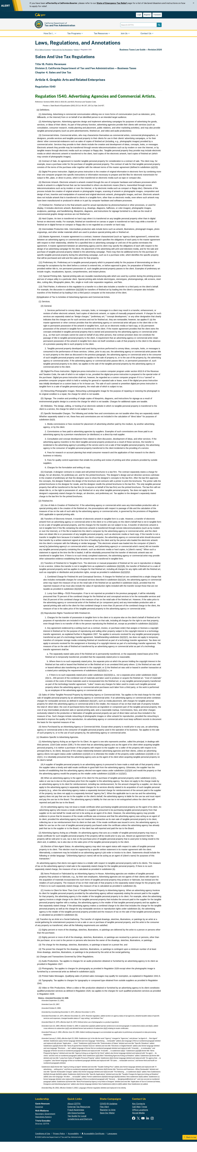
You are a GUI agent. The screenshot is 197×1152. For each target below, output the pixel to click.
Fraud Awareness (76, 1110)
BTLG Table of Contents (43, 49)
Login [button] (139, 15)
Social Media (138, 1113)
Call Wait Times (139, 1107)
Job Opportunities (76, 1113)
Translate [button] (157, 15)
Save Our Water (107, 1113)
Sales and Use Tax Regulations (62, 49)
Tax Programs (74, 33)
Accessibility (73, 1134)
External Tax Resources (79, 1107)
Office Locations (140, 1110)
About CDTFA (74, 1103)
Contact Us (146, 33)
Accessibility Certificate (93, 1134)
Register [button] (147, 15)
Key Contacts (138, 1103)
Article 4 (76, 49)
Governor (39, 1107)
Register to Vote (107, 1110)
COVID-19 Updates (108, 1103)
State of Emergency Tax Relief (112, 3)
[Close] (193, 3)
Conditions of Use (42, 1134)
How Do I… (49, 33)
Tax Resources (101, 33)
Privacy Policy (59, 1134)
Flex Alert (104, 1107)
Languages (112, 1134)
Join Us (124, 33)
